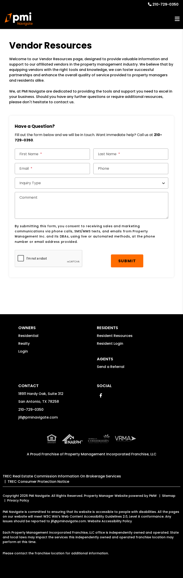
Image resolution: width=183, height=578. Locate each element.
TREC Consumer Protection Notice (38, 481)
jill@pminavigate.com (38, 417)
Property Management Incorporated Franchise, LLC (110, 454)
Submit (127, 261)
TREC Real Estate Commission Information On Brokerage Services (62, 476)
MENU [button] (177, 19)
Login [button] (23, 351)
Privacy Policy (18, 500)
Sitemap (168, 495)
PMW (153, 495)
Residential (28, 335)
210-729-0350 (165, 4)
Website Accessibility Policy (109, 521)
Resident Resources (115, 335)
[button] (101, 395)
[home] (19, 19)
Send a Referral (110, 366)
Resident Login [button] (110, 343)
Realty (24, 343)
